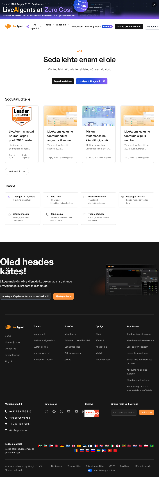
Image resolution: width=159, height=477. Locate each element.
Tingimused (57, 466)
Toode (47, 24)
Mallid (99, 353)
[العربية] (40, 446)
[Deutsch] (62, 446)
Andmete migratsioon (44, 340)
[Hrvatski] (101, 446)
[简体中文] (115, 450)
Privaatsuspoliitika (95, 466)
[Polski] (146, 446)
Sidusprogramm (73, 353)
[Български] (45, 446)
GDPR (112, 466)
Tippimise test (103, 359)
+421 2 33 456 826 (20, 411)
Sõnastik (100, 340)
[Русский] (82, 450)
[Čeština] (51, 446)
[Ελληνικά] (68, 446)
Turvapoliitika (74, 466)
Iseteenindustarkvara (137, 353)
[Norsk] (140, 446)
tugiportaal (39, 334)
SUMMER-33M (18, 15)
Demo (8, 336)
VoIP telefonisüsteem (137, 346)
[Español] (79, 446)
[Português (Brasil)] (152, 446)
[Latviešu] (129, 446)
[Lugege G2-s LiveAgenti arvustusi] (91, 413)
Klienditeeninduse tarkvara (140, 340)
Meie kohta (70, 334)
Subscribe (146, 412)
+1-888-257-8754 (19, 417)
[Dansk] (57, 446)
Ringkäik (9, 361)
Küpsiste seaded (143, 466)
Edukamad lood (72, 346)
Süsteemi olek (41, 346)
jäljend (68, 359)
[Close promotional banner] (154, 4)
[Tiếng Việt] (110, 450)
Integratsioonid (12, 355)
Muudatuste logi (42, 353)
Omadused (10, 348)
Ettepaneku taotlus (43, 359)
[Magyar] (107, 446)
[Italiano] (112, 446)
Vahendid (61, 24)
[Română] (76, 450)
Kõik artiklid (15, 171)
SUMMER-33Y (48, 15)
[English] (73, 446)
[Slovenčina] (87, 450)
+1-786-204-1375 (19, 423)
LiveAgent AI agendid (89, 81)
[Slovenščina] (93, 450)
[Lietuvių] (124, 446)
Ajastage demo (64, 296)
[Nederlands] (135, 446)
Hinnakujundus (12, 342)
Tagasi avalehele (63, 81)
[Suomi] (90, 446)
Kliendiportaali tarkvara (138, 380)
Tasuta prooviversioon (129, 26)
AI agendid (34, 26)
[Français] (96, 446)
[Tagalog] (104, 450)
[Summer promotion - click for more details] (79, 9)
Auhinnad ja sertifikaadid (77, 340)
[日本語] (118, 446)
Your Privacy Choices (104, 470)
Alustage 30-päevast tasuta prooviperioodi (25, 296)
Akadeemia (101, 346)
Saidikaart (125, 466)
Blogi (98, 334)
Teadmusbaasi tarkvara (139, 334)
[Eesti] (84, 446)
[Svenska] (98, 450)
